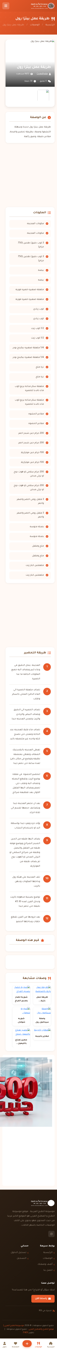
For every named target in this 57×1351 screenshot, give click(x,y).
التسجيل (21, 1258)
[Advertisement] (28, 175)
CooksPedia (42, 74)
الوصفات (35, 25)
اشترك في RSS (45, 1311)
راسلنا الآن (41, 1298)
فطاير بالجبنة (42, 1036)
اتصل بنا (47, 1270)
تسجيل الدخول (18, 1252)
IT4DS (25, 1333)
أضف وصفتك (45, 1264)
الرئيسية (50, 25)
